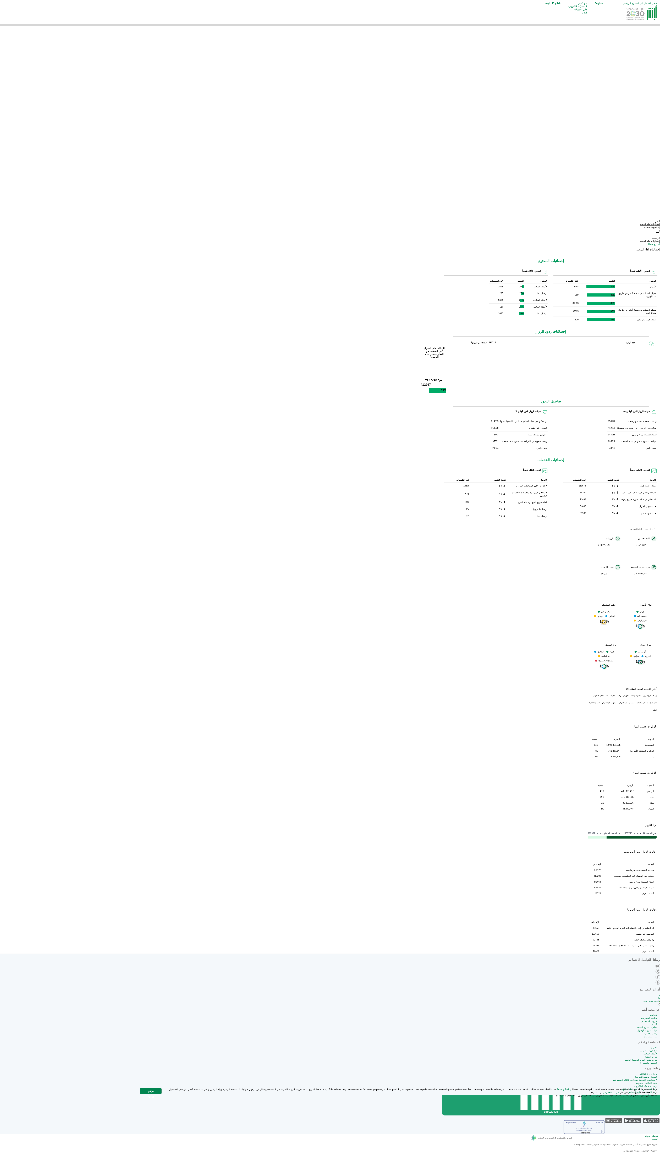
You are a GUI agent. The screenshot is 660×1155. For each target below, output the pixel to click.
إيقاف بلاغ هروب (650, 695)
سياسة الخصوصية (649, 1018)
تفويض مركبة (623, 695)
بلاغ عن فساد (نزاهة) (647, 1050)
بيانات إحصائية (650, 1033)
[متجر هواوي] (614, 1121)
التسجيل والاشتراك (648, 1063)
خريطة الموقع (651, 1136)
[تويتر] (657, 971)
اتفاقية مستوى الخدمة (647, 1027)
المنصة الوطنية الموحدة (646, 1077)
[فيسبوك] (657, 977)
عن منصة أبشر (650, 1009)
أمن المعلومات (650, 1036)
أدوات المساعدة (650, 989)
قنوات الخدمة (651, 1056)
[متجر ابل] (651, 1121)
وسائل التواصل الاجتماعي (644, 959)
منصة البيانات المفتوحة (646, 1083)
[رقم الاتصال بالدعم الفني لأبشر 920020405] (551, 1109)
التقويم (655, 1139)
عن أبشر (653, 1015)
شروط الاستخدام (649, 1021)
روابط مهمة (652, 1068)
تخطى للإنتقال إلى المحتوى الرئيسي (640, 3)
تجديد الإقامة (594, 703)
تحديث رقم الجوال (626, 703)
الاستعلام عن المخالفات (646, 703)
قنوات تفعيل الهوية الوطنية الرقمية (640, 1060)
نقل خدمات (610, 695)
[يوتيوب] (657, 966)
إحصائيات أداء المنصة (650, 224)
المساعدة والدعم (649, 1042)
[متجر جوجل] (632, 1121)
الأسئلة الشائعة (650, 1053)
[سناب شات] (657, 982)
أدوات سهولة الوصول (647, 1030)
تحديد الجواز (599, 695)
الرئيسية (656, 238)
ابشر (654, 710)
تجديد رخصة (636, 695)
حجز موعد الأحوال (609, 703)
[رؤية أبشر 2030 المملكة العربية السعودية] (641, 13)
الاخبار (654, 1024)
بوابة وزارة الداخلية (648, 1073)
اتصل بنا (653, 1047)
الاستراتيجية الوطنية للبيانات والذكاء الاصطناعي (635, 1080)
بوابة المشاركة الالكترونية (645, 1086)
